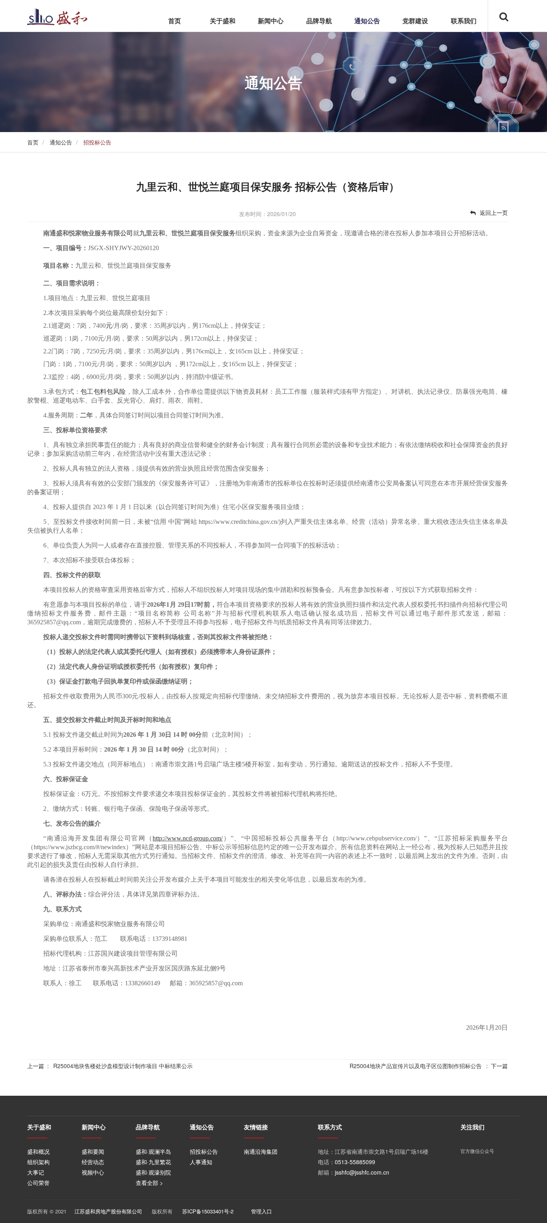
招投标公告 (204, 1151)
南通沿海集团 (261, 1151)
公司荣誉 (38, 1182)
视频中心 (93, 1172)
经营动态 (93, 1162)
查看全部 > (149, 1182)
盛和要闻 (93, 1151)
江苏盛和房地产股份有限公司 (108, 1211)
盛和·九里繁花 (153, 1162)
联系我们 (464, 20)
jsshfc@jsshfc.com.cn (362, 1172)
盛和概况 (38, 1151)
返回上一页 (494, 213)
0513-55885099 (355, 1162)
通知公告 (367, 20)
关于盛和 (222, 20)
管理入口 (261, 1211)
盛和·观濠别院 (153, 1172)
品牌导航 (319, 20)
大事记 (35, 1172)
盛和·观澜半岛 (153, 1151)
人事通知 (201, 1162)
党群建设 (415, 20)
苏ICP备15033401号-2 (207, 1211)
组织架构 (38, 1162)
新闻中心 (271, 20)
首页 (174, 20)
